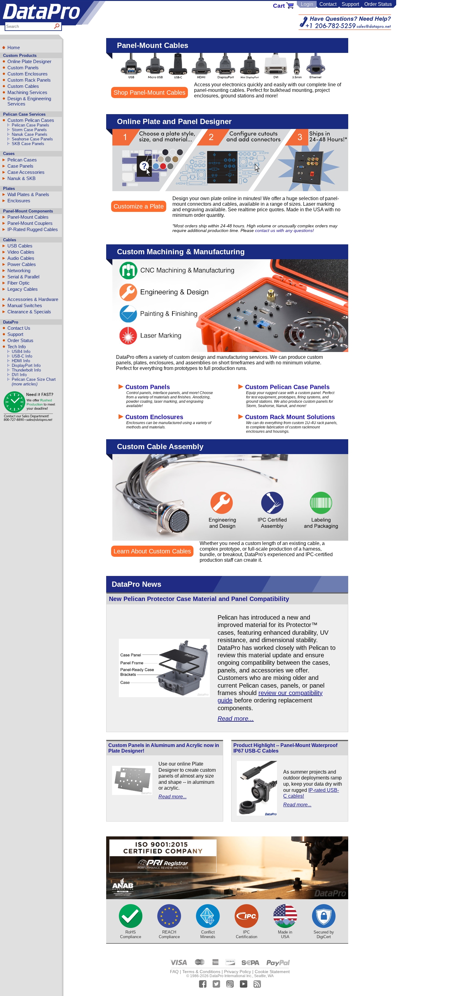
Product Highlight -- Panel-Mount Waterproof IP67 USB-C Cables (285, 748)
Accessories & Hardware (32, 299)
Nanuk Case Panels (29, 134)
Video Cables (20, 252)
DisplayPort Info (26, 365)
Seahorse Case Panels (32, 139)
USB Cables (19, 245)
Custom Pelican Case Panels (286, 387)
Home (13, 47)
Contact (327, 4)
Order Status (378, 4)
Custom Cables (23, 86)
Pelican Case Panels (30, 125)
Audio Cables (20, 258)
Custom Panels (23, 67)
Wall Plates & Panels (28, 194)
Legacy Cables (22, 289)
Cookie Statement (272, 971)
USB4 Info (21, 351)
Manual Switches (24, 305)
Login (307, 4)
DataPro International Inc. (231, 976)
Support (350, 4)
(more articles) (24, 384)
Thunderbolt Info (26, 370)
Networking (18, 270)
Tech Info (16, 346)
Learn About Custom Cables (152, 551)
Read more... (236, 718)
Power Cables (21, 264)
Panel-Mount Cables (28, 217)
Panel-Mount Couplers (30, 223)
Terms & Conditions (201, 971)
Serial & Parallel (23, 276)
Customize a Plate (139, 206)
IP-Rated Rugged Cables (32, 229)
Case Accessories (26, 172)
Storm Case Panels (29, 129)
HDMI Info (21, 360)
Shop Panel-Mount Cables (149, 92)
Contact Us (18, 328)
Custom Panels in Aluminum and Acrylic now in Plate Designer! (163, 748)
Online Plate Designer (29, 61)
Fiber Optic (18, 282)
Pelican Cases (22, 159)
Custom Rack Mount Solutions (289, 417)
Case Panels (20, 166)
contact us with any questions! (284, 230)
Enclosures (18, 200)
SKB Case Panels (28, 143)
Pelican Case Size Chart (34, 379)
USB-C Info (22, 356)
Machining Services (27, 92)
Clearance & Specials (29, 311)
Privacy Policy (237, 971)
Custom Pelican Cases (30, 120)
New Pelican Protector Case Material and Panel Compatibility (199, 598)
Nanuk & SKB (21, 178)
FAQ (174, 971)
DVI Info (19, 374)
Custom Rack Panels (29, 80)
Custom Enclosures (27, 73)
